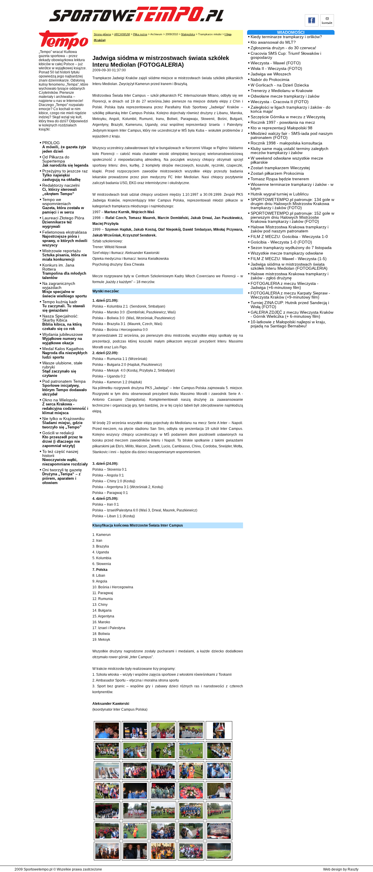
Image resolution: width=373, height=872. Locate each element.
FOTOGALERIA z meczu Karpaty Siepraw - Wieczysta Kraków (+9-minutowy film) (290, 295)
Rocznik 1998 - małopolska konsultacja (286, 143)
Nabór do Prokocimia (270, 79)
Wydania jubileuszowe (62, 338)
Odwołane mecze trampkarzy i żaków (285, 96)
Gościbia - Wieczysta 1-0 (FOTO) (281, 242)
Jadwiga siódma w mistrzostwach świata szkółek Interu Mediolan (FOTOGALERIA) (289, 266)
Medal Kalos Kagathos (64, 352)
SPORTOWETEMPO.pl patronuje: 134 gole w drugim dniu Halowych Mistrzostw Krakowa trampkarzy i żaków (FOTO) (292, 203)
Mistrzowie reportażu (64, 255)
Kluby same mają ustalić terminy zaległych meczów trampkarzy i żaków (289, 150)
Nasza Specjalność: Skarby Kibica (62, 322)
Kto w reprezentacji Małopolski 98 (281, 128)
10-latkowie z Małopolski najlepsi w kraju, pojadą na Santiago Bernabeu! (288, 324)
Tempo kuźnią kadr (63, 306)
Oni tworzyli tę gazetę (62, 476)
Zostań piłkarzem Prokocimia (277, 173)
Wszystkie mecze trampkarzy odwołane (287, 253)
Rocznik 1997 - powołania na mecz (283, 122)
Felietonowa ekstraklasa (64, 238)
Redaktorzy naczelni (61, 189)
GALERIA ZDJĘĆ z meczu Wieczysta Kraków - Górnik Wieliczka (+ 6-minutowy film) (292, 314)
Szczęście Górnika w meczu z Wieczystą (288, 116)
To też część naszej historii (65, 457)
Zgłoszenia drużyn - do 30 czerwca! (283, 47)
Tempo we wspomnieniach (63, 205)
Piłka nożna (140, 34)
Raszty (353, 869)
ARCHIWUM (122, 34)
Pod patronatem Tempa (64, 387)
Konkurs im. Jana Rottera (64, 271)
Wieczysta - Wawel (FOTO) (276, 63)
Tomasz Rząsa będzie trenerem (280, 178)
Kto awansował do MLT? (273, 42)
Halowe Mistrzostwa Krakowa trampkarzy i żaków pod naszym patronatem (289, 229)
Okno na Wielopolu (65, 406)
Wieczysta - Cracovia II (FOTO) (280, 101)
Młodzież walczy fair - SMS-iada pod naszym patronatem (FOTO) (292, 135)
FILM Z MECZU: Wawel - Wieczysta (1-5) (289, 258)
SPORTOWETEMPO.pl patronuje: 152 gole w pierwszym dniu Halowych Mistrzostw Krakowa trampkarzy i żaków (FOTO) (292, 217)
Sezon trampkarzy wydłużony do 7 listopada (291, 247)
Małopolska (188, 34)
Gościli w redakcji (62, 439)
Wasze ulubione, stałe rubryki (62, 369)
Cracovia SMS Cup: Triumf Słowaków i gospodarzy (286, 55)
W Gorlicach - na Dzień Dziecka (280, 85)
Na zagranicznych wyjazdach (64, 289)
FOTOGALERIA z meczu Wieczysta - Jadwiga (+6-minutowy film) (285, 285)
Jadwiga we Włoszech (271, 74)
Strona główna (102, 34)
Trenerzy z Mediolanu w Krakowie (282, 90)
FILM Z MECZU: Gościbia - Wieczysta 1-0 (289, 236)
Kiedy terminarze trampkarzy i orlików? (286, 36)
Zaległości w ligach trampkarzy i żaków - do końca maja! (290, 109)
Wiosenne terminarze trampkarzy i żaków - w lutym (292, 186)
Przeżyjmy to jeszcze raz (65, 175)
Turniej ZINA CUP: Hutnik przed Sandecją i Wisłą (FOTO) (290, 304)
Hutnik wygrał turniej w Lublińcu (280, 194)
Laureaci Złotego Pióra (63, 222)
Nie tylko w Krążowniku (63, 422)
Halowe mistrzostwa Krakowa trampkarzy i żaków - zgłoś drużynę (289, 275)
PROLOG (64, 146)
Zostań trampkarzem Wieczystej (280, 167)
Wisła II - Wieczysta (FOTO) (276, 68)
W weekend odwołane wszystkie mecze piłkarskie (287, 160)
